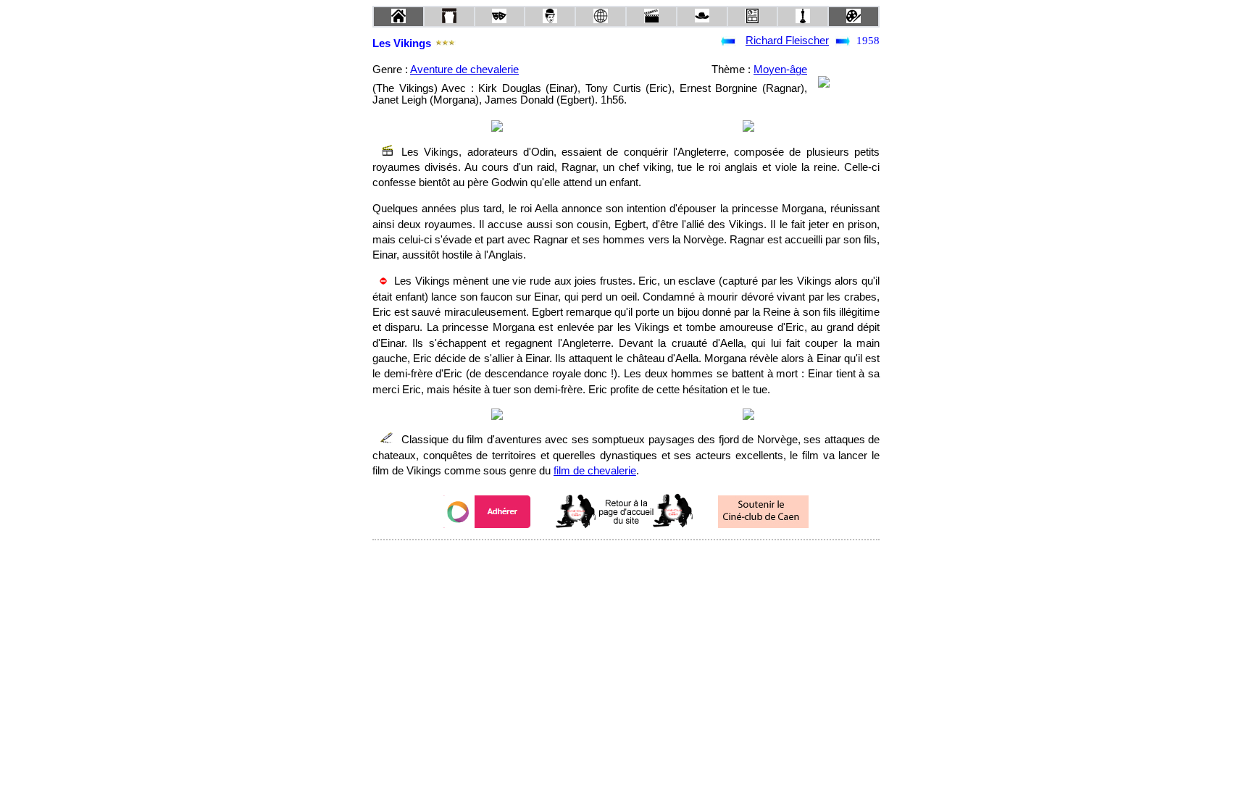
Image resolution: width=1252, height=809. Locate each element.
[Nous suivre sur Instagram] (653, 559)
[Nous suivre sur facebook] (598, 559)
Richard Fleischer (787, 40)
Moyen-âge (780, 69)
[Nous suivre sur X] (626, 559)
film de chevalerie (595, 471)
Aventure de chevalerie (464, 69)
